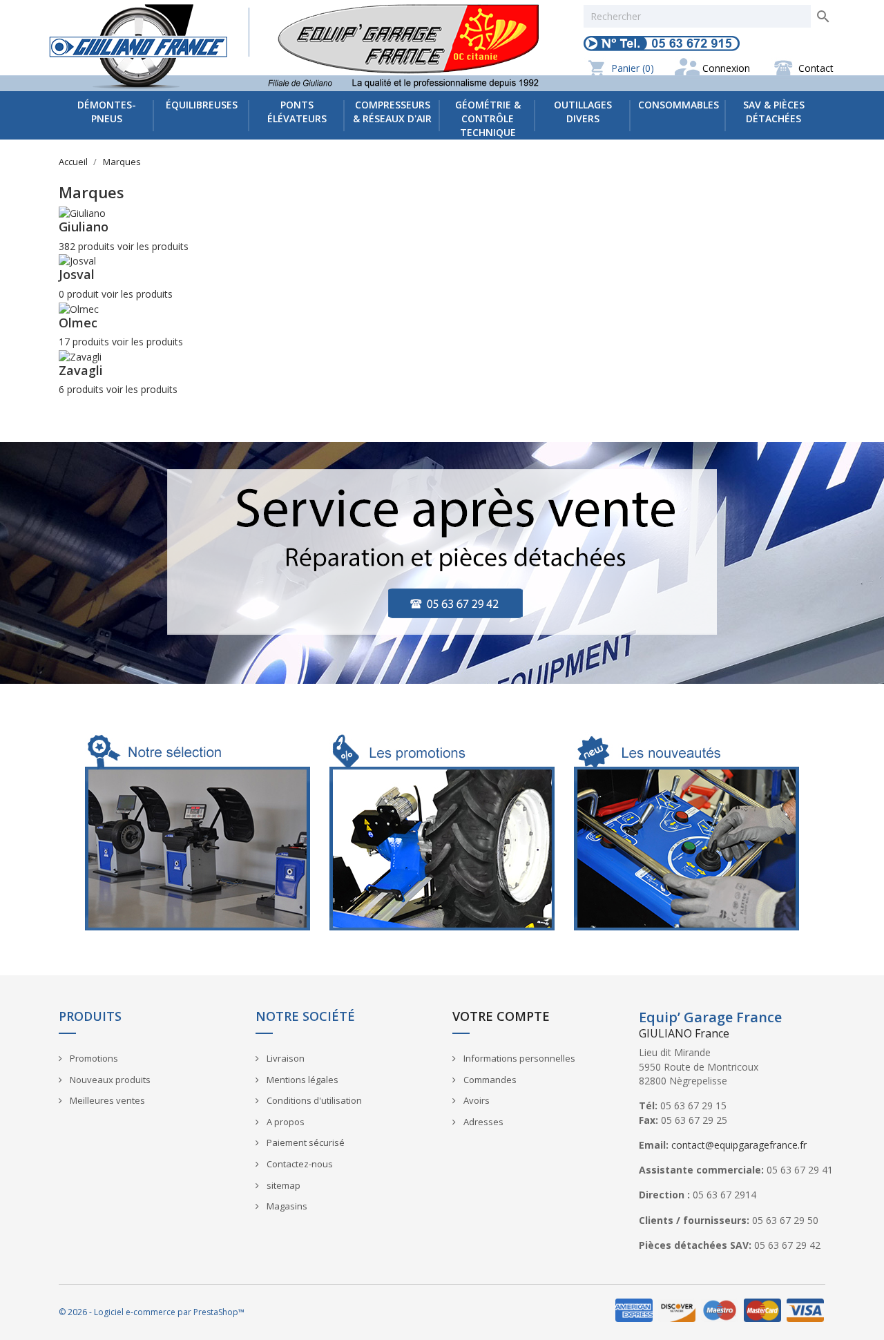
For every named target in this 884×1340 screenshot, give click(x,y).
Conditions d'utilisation (313, 1100)
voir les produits (153, 246)
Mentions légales (301, 1079)
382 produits (87, 246)
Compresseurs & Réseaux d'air (392, 111)
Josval (77, 274)
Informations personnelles (518, 1058)
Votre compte (501, 1016)
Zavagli (81, 370)
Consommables (678, 104)
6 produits (81, 389)
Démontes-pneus (106, 111)
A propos (285, 1122)
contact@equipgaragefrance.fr (739, 1144)
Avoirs (475, 1100)
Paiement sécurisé (305, 1142)
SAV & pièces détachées (774, 111)
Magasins (286, 1206)
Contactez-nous (299, 1164)
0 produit (79, 293)
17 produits (84, 341)
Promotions (93, 1058)
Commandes (489, 1079)
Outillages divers (583, 111)
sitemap (282, 1185)
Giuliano (83, 226)
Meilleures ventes (106, 1100)
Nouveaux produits (109, 1079)
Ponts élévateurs (297, 111)
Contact (816, 68)
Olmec (78, 322)
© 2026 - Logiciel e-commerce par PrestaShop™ (151, 1312)
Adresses (482, 1122)
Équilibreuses (202, 104)
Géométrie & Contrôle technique (488, 118)
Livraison (285, 1058)
